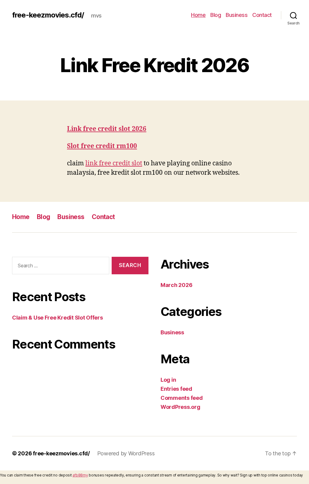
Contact (262, 15)
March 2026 (176, 285)
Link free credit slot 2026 (106, 129)
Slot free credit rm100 (102, 146)
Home (198, 15)
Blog (215, 15)
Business (236, 15)
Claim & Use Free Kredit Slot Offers (57, 317)
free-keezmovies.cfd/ (48, 15)
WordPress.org (180, 407)
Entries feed (176, 389)
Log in (168, 380)
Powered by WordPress (126, 453)
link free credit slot (113, 163)
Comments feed (182, 398)
